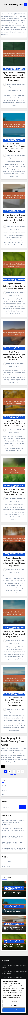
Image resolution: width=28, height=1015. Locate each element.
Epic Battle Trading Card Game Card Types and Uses (14, 348)
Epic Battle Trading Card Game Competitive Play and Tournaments (14, 69)
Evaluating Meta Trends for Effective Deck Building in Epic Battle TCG (13, 929)
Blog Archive (6, 786)
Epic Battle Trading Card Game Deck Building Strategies (14, 211)
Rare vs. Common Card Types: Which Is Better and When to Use (14, 492)
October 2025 (6, 866)
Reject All (13, 1006)
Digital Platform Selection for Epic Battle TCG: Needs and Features (14, 286)
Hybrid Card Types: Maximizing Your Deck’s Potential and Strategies (14, 423)
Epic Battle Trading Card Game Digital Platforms (14, 280)
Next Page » (14, 774)
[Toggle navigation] (2, 4)
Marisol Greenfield (11, 84)
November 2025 (6, 862)
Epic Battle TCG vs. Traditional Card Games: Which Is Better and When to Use (13, 830)
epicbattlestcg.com (13, 5)
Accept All (14, 1010)
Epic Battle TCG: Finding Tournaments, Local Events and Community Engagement (13, 822)
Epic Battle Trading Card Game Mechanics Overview (14, 140)
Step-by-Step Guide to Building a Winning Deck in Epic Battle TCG (14, 634)
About (4, 794)
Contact (4, 790)
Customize (14, 1001)
